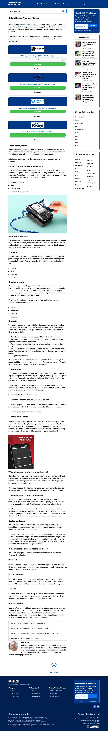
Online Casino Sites (56, 690)
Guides (32, 690)
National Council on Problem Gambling (91, 723)
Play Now (37, 64)
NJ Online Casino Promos (47, 8)
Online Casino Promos (44, 4)
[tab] (37, 623)
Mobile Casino (54, 696)
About (12, 690)
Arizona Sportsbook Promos (67, 8)
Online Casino (36, 696)
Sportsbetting (36, 693)
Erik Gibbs (25, 642)
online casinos (27, 24)
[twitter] (94, 706)
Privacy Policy (93, 30)
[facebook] (98, 706)
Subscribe (93, 25)
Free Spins (53, 693)
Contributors (14, 693)
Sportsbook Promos (61, 4)
